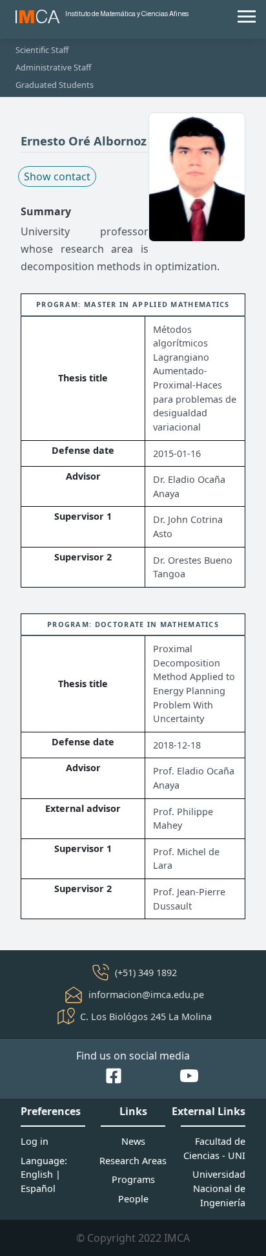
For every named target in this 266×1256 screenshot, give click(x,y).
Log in (34, 1141)
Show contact (57, 176)
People (133, 1199)
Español (38, 1188)
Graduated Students (54, 84)
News (133, 1141)
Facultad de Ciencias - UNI (214, 1148)
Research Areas (133, 1161)
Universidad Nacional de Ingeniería (218, 1188)
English (37, 1174)
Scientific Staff (41, 50)
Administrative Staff (53, 67)
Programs (133, 1179)
